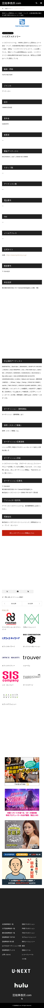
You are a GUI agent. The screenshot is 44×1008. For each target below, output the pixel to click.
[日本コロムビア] (32, 603)
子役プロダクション (28, 933)
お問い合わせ (6, 954)
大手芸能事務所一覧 (8, 928)
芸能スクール (26, 950)
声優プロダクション (28, 928)
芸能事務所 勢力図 (8, 941)
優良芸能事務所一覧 (8, 933)
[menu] (41, 3)
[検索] (36, 3)
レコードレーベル (8, 33)
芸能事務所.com (22, 995)
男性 (6, 597)
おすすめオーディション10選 (11, 946)
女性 (9, 597)
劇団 (23, 946)
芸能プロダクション (28, 924)
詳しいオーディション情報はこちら (22, 533)
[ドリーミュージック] (12, 603)
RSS (22, 998)
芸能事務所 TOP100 (8, 937)
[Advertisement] (22, 561)
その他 (24, 959)
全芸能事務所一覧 (8, 924)
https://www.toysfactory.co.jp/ (16, 255)
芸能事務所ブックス (8, 950)
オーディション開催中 (17, 597)
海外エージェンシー (28, 941)
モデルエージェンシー (29, 937)
